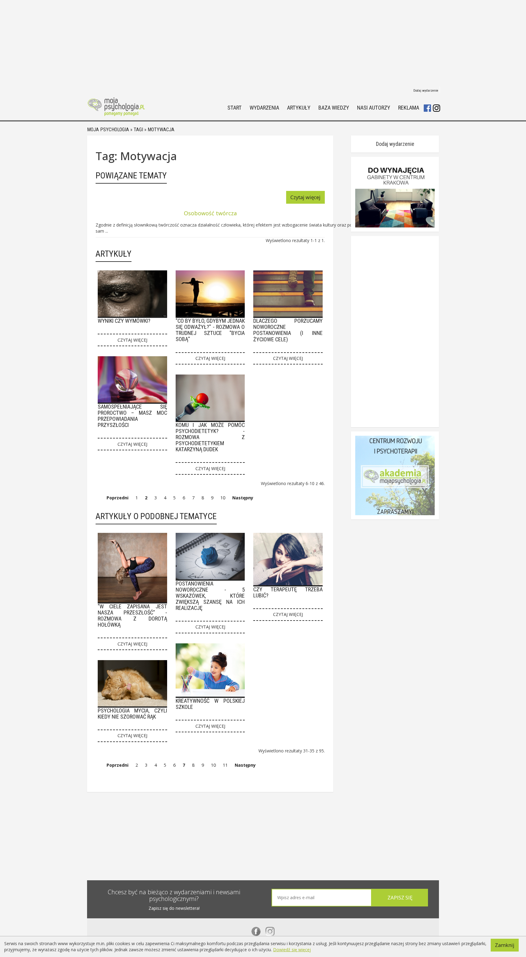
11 (225, 765)
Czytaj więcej (305, 197)
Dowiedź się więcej (292, 949)
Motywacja (161, 129)
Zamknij (504, 944)
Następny (242, 498)
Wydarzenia (264, 108)
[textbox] (322, 897)
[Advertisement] (263, 42)
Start (234, 108)
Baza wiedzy (333, 108)
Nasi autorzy (373, 108)
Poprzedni (117, 498)
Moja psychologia (108, 129)
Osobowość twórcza (210, 213)
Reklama (408, 108)
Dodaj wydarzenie (425, 91)
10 (222, 498)
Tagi (138, 129)
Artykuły (298, 108)
